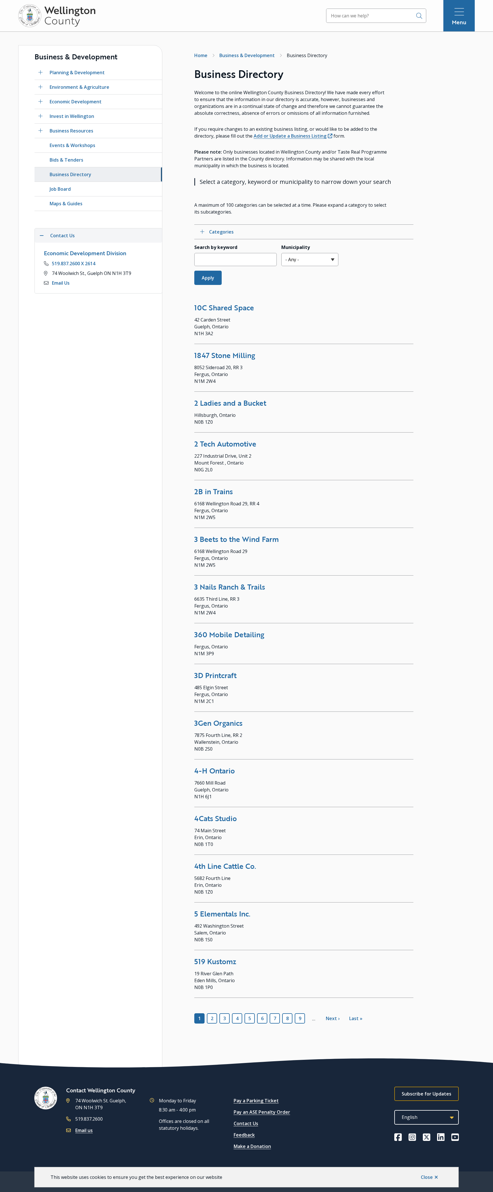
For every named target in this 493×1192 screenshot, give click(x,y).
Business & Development (247, 55)
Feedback (244, 1135)
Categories (221, 232)
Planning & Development (77, 72)
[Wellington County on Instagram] (412, 1137)
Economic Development (76, 102)
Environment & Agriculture (79, 87)
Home (200, 55)
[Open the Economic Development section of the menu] (40, 102)
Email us (84, 1130)
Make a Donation (252, 1146)
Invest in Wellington (72, 116)
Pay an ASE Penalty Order (262, 1112)
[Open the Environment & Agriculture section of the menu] (40, 87)
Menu (459, 22)
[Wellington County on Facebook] (398, 1137)
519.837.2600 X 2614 (73, 263)
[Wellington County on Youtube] (455, 1137)
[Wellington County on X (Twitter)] (426, 1137)
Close (427, 1177)
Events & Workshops (72, 145)
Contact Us (246, 1123)
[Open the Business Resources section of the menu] (40, 131)
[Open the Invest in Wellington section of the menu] (40, 116)
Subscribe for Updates (426, 1094)
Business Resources (71, 131)
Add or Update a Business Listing (290, 136)
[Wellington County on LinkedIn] (440, 1137)
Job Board (60, 189)
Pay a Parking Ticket (256, 1100)
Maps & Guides (66, 203)
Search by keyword (215, 247)
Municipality (295, 247)
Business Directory (70, 174)
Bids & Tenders (66, 160)
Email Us (61, 283)
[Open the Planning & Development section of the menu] (40, 72)
